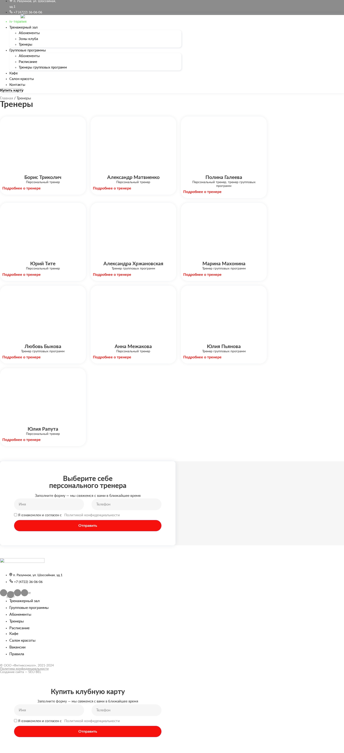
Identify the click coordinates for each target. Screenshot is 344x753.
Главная (6, 98)
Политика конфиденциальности (24, 668)
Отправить (87, 525)
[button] (11, 90)
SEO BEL (34, 672)
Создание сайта (12, 672)
